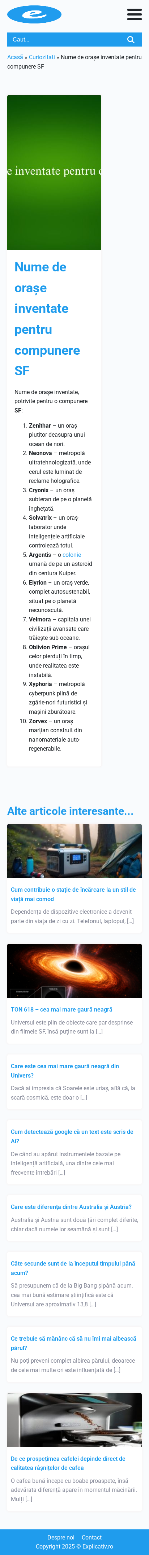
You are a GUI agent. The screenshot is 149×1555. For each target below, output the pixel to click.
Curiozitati (42, 57)
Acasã (15, 57)
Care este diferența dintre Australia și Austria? (71, 1207)
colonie (72, 554)
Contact (92, 1537)
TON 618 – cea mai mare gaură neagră (61, 1009)
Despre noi (60, 1537)
